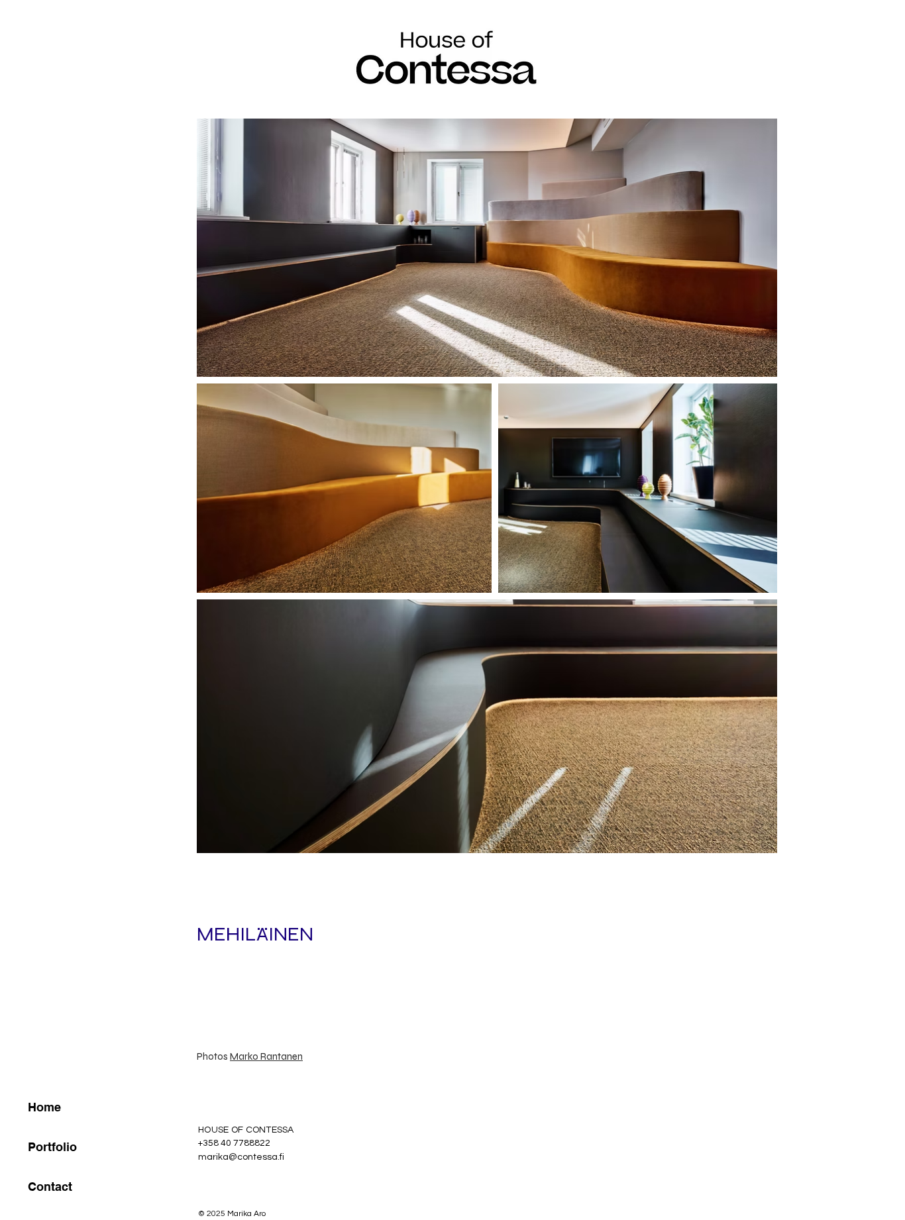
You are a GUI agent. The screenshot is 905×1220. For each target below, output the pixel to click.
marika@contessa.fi (241, 1157)
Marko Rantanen (266, 1056)
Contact (50, 1187)
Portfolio (52, 1147)
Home (44, 1107)
